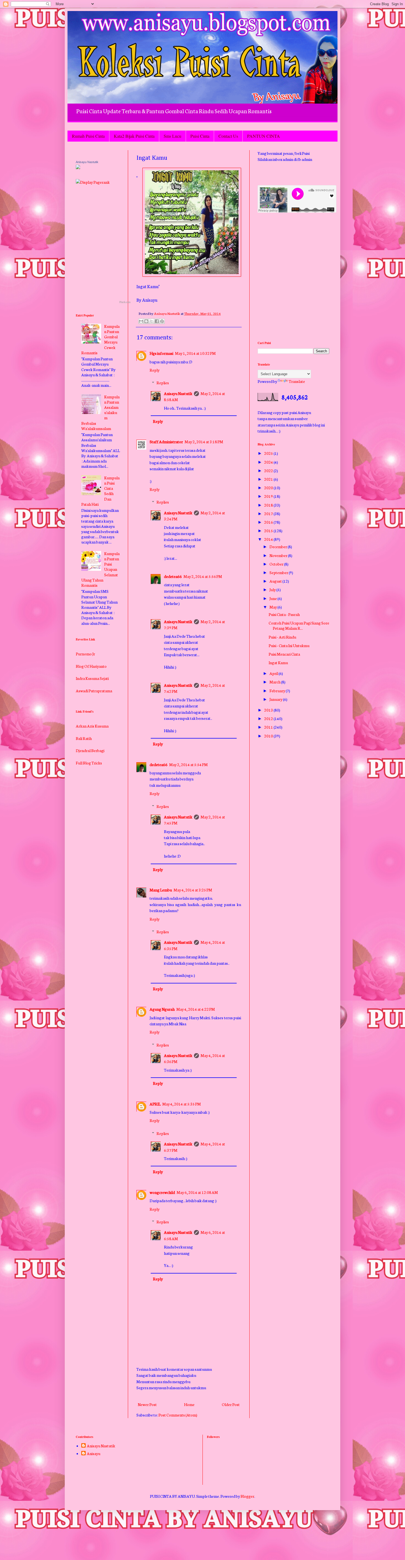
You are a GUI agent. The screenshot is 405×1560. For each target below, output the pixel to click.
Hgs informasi (161, 353)
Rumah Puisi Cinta (88, 136)
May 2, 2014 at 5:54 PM (188, 764)
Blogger (247, 1496)
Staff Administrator (166, 441)
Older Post (231, 1404)
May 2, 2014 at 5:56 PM (202, 576)
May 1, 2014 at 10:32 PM (195, 353)
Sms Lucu (172, 136)
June (273, 598)
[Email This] (141, 321)
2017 (269, 513)
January (276, 699)
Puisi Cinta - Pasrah (284, 614)
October (276, 564)
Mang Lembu (161, 890)
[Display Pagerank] (93, 182)
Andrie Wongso (89, 685)
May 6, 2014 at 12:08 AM (197, 1192)
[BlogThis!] (146, 321)
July (272, 589)
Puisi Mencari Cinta (284, 654)
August (275, 581)
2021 (269, 479)
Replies (162, 382)
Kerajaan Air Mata (91, 769)
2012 (269, 718)
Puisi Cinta (199, 136)
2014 (269, 539)
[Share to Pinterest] (162, 321)
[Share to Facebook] (157, 321)
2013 (269, 710)
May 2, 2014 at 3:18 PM (204, 441)
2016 (269, 522)
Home (189, 1404)
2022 (269, 470)
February (277, 690)
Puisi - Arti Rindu (282, 637)
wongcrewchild (162, 1192)
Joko (79, 757)
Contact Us (228, 136)
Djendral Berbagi (90, 732)
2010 (269, 736)
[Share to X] (151, 321)
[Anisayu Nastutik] (78, 167)
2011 (269, 727)
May (273, 607)
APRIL (155, 1104)
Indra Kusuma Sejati (92, 660)
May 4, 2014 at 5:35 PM (181, 1104)
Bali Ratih (84, 720)
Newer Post (147, 1404)
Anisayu (93, 1453)
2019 (269, 496)
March (275, 682)
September (279, 572)
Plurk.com (125, 302)
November (278, 555)
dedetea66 (173, 576)
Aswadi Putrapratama (94, 672)
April (274, 673)
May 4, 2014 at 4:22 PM (195, 1009)
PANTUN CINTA (263, 136)
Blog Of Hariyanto (91, 648)
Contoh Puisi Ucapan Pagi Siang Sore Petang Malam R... (299, 625)
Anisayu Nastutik (178, 393)
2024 (269, 462)
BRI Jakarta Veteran (92, 697)
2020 (269, 487)
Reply (155, 370)
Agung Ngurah (162, 1009)
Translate (297, 381)
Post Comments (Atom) (177, 1415)
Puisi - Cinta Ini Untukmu (289, 645)
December (278, 546)
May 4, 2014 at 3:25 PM (193, 890)
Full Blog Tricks (89, 745)
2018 (269, 505)
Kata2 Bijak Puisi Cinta (134, 136)
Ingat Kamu (278, 662)
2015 (269, 530)
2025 (269, 453)
